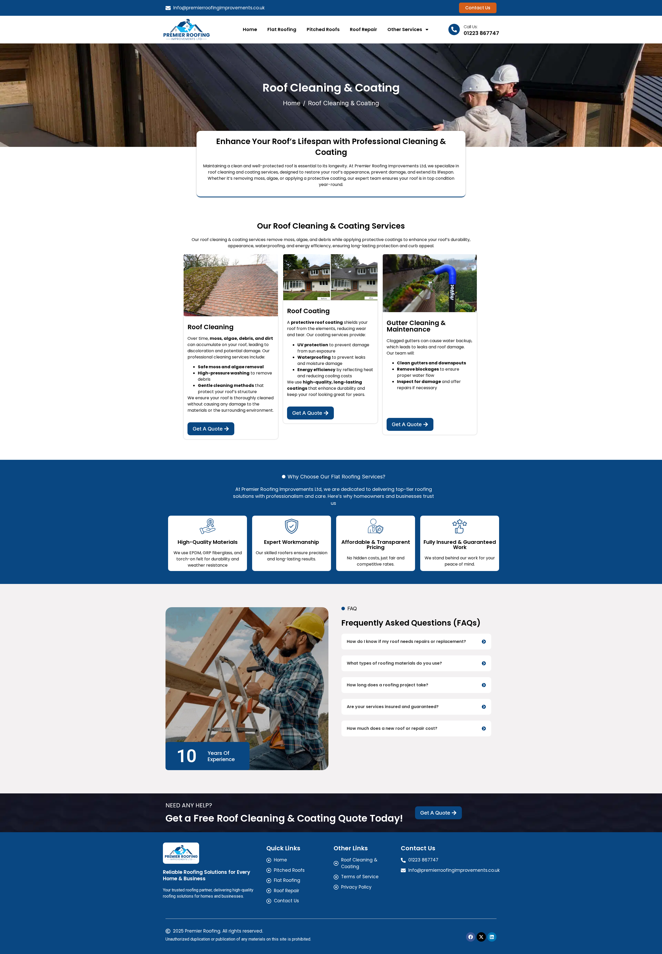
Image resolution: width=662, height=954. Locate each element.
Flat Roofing (281, 29)
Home (250, 29)
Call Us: (471, 27)
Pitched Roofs (323, 29)
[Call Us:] (454, 29)
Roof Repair (363, 29)
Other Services (404, 29)
